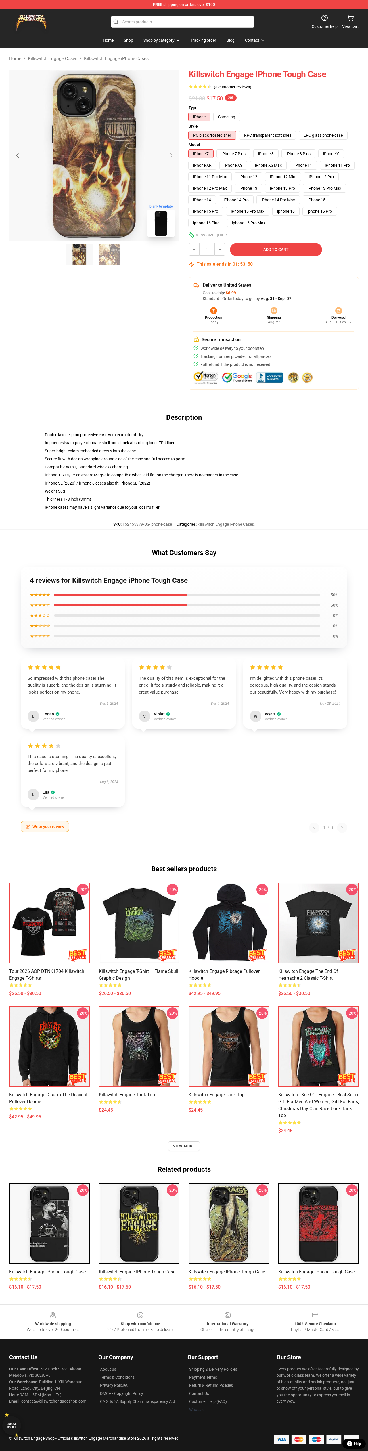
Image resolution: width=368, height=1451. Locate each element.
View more (184, 1146)
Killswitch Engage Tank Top (127, 1094)
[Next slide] (170, 155)
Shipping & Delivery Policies (213, 1369)
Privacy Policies (114, 1385)
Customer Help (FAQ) (208, 1401)
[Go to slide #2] (109, 254)
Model (194, 144)
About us (108, 1369)
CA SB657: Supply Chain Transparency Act (137, 1401)
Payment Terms (203, 1377)
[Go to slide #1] (79, 254)
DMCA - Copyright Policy (121, 1393)
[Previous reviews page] (314, 828)
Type (193, 107)
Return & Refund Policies (211, 1385)
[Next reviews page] (342, 828)
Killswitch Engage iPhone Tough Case (47, 1272)
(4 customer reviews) (232, 87)
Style (193, 126)
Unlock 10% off (12, 1425)
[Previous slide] (18, 155)
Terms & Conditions (117, 1377)
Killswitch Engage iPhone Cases (116, 58)
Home (15, 58)
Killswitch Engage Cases (52, 58)
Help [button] (357, 1444)
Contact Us (199, 1393)
